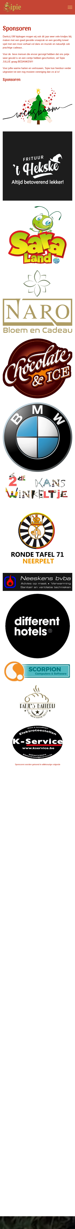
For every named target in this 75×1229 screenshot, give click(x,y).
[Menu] (70, 7)
